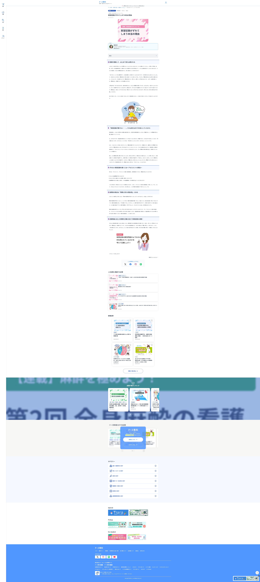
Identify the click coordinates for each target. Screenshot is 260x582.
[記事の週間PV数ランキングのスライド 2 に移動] (132, 414)
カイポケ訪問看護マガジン (126, 569)
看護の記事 (115, 7)
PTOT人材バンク (136, 569)
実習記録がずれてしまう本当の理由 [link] (133, 7)
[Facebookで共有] (130, 264)
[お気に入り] (109, 48)
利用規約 (106, 550)
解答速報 (133, 402)
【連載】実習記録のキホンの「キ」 (115, 13)
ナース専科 (110, 7)
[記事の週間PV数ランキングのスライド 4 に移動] (135, 414)
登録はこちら (132, 439)
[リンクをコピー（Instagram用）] (135, 264)
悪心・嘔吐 (112, 402)
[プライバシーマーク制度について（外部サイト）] (97, 573)
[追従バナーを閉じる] (259, 576)
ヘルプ (96, 550)
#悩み (127, 10)
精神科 (115, 332)
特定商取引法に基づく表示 (114, 550)
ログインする (132, 445)
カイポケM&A (148, 569)
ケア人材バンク (97, 569)
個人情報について (123, 550)
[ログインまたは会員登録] (166, 2)
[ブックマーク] (109, 275)
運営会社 (136, 550)
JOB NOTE (143, 569)
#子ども (123, 10)
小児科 (137, 332)
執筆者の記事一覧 (116, 48)
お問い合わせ (142, 550)
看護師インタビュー (122, 7)
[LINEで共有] (140, 264)
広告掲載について (131, 550)
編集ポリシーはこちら (153, 257)
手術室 (116, 402)
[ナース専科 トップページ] (99, 548)
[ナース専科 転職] (99, 564)
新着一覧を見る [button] (132, 371)
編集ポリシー (101, 550)
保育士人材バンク (118, 569)
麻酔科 (120, 402)
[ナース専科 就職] (108, 564)
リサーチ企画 (121, 303)
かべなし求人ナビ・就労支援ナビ (107, 569)
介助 (123, 402)
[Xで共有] (125, 264)
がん (136, 356)
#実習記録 (118, 10)
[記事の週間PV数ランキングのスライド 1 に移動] (130, 414)
